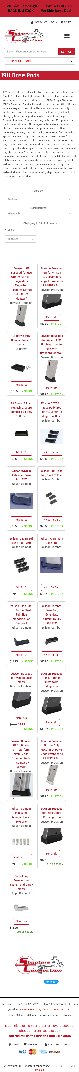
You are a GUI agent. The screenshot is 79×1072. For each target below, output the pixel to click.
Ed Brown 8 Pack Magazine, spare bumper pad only (21, 408)
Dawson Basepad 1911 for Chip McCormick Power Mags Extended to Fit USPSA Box (51, 749)
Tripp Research (21, 893)
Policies (39, 1070)
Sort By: (38, 191)
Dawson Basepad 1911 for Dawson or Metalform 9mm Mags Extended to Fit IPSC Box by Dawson (21, 754)
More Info (51, 317)
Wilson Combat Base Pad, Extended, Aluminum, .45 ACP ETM (51, 614)
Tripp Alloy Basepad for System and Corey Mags (21, 882)
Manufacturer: (38, 208)
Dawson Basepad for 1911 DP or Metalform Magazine (52, 680)
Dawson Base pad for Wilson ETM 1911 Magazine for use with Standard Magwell (51, 344)
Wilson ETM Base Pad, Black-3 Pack (52, 473)
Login (53, 22)
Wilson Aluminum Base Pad (52, 541)
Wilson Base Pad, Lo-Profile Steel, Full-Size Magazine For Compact (21, 614)
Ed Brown (21, 349)
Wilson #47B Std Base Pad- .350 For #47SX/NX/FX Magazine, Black (52, 410)
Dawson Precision (21, 303)
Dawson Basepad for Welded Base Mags (21, 678)
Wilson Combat (51, 421)
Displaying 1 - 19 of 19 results (40, 223)
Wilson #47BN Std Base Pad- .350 (21, 541)
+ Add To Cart (21, 385)
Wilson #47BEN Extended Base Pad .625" (21, 475)
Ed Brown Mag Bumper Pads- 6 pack (21, 340)
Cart (15, 1044)
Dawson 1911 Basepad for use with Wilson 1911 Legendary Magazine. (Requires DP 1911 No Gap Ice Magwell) (21, 284)
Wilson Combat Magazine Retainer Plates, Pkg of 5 (21, 815)
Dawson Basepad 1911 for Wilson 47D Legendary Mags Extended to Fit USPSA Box (51, 277)
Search (66, 52)
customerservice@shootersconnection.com (45, 1009)
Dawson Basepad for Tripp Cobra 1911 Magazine (52, 813)
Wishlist (33, 1044)
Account (40, 22)
